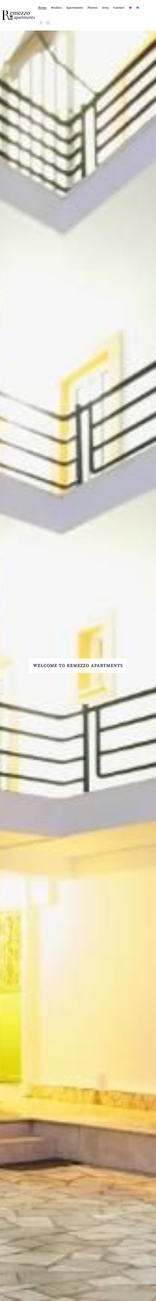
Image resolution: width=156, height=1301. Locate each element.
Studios (56, 7)
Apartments (74, 7)
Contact (118, 7)
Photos (93, 7)
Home (42, 7)
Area (105, 7)
